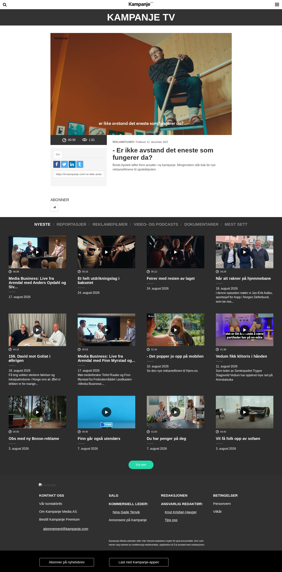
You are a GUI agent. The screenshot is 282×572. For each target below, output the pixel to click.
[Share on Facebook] (56, 164)
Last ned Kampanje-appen (139, 562)
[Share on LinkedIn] (72, 164)
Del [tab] (58, 154)
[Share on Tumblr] (79, 164)
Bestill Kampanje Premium (59, 519)
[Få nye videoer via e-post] (54, 207)
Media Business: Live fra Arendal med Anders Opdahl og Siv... (37, 282)
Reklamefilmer (123, 142)
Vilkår (217, 512)
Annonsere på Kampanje (128, 520)
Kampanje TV (141, 17)
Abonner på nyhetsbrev (67, 562)
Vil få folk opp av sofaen (238, 438)
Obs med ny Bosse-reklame (34, 438)
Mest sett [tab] (236, 224)
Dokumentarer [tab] (201, 224)
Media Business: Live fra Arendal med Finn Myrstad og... (106, 358)
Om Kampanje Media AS (58, 512)
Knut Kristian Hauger (181, 512)
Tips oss (171, 520)
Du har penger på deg (166, 438)
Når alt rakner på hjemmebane (243, 278)
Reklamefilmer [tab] (110, 224)
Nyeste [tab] (42, 224)
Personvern (222, 504)
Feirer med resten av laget (171, 278)
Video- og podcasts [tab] (156, 224)
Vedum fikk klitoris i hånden (241, 356)
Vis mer (141, 464)
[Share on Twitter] (64, 164)
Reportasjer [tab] (71, 224)
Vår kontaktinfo (50, 504)
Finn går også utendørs (99, 438)
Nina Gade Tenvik (126, 512)
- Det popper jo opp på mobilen (175, 356)
